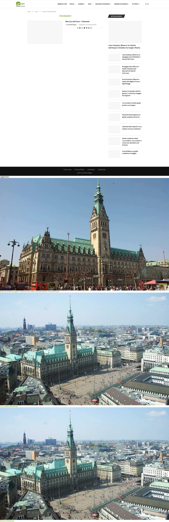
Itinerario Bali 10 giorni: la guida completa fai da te (131, 116)
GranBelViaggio (71, 24)
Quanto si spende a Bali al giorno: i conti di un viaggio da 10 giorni (131, 93)
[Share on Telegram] (84, 28)
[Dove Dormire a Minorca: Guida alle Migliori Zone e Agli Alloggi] (114, 82)
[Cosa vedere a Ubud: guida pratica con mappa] (114, 106)
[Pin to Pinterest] (80, 28)
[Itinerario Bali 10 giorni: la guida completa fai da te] (114, 117)
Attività (135, 4)
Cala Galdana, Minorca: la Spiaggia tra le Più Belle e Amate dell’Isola (131, 57)
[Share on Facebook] (77, 28)
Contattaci (91, 170)
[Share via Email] (91, 28)
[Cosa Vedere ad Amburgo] (84, 349)
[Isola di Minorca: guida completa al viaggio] (114, 154)
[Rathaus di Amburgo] (84, 463)
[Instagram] (148, 4)
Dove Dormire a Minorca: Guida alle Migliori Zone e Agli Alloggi (131, 81)
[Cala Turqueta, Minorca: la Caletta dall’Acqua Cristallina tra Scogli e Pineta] (125, 32)
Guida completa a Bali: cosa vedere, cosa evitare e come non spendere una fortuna (132, 141)
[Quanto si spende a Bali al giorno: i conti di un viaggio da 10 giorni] (114, 94)
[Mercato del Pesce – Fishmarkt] (45, 32)
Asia (89, 4)
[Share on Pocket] (86, 28)
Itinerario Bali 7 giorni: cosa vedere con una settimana (132, 128)
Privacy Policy (79, 170)
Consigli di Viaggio (121, 4)
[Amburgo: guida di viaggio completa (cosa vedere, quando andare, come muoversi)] (84, 234)
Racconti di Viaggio (102, 4)
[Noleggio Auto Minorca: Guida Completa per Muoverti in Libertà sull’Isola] (114, 69)
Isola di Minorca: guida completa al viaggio (130, 152)
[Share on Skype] (88, 28)
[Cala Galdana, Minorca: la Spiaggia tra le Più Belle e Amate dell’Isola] (114, 57)
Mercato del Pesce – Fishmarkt (77, 21)
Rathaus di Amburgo (7, 521)
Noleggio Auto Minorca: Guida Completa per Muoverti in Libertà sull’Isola (130, 70)
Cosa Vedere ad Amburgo (9, 406)
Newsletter (62, 4)
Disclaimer (101, 170)
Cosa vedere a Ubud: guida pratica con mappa (131, 104)
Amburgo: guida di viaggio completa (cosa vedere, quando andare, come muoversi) (29, 291)
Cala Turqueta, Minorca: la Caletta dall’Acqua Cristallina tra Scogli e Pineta (124, 46)
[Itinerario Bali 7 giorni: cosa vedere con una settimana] (114, 129)
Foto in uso (67, 170)
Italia (72, 4)
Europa (81, 4)
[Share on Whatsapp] (82, 28)
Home (29, 11)
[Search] (152, 4)
